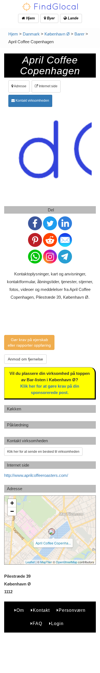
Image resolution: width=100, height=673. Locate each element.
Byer (50, 18)
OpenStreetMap (66, 562)
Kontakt (41, 610)
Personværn (72, 610)
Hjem (30, 18)
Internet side (48, 86)
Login (57, 623)
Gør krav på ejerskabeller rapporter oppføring (29, 342)
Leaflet (30, 562)
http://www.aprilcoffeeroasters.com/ (36, 475)
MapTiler (46, 562)
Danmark (31, 34)
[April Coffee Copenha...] (51, 531)
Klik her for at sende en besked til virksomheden (43, 452)
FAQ (37, 623)
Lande (72, 18)
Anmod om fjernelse (25, 359)
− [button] (12, 511)
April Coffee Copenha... (53, 543)
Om (20, 610)
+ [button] (12, 503)
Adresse (19, 86)
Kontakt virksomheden (32, 101)
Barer (79, 34)
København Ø (57, 34)
